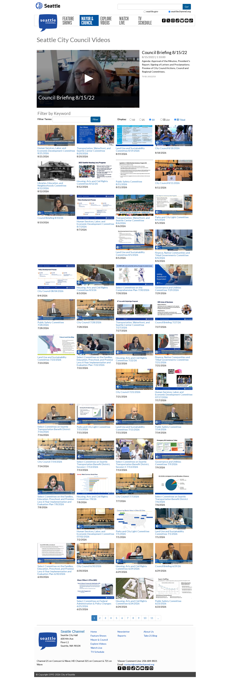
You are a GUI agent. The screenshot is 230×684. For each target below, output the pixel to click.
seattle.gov (152, 11)
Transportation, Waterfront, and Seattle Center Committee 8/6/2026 (133, 220)
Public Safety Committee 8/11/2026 (129, 182)
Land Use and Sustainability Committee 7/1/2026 (169, 532)
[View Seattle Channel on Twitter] (124, 668)
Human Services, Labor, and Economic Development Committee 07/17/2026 (173, 394)
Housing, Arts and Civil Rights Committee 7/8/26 (92, 497)
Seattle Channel (72, 631)
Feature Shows (68, 21)
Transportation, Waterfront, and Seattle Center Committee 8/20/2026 (94, 151)
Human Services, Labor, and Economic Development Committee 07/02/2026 (95, 534)
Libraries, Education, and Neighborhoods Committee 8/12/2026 (52, 185)
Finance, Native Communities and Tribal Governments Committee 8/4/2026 (172, 255)
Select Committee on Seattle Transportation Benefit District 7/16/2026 (54, 429)
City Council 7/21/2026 (128, 392)
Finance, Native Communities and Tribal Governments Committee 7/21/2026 (172, 360)
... (158, 618)
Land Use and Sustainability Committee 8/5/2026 (130, 253)
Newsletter (124, 631)
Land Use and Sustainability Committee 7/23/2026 (52, 358)
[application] (88, 79)
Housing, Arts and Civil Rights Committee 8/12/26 (92, 182)
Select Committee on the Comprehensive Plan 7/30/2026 (132, 288)
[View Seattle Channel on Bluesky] (138, 668)
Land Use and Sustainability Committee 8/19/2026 (130, 149)
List (167, 119)
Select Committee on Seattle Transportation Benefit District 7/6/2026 (171, 499)
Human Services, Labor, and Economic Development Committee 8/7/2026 (95, 224)
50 (153, 119)
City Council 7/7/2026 (127, 496)
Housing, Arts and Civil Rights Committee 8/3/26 (92, 288)
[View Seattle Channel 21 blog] (147, 668)
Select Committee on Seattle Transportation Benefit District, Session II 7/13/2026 (132, 464)
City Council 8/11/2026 (167, 183)
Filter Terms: (45, 119)
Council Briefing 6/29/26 (168, 566)
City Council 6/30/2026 (89, 566)
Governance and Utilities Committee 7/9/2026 (168, 463)
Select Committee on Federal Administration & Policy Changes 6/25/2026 (94, 603)
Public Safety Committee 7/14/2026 (168, 428)
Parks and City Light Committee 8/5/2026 (172, 218)
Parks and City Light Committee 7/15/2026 (93, 428)
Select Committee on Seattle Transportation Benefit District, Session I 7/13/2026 (93, 464)
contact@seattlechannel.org (139, 664)
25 (143, 119)
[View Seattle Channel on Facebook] (120, 668)
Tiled (182, 119)
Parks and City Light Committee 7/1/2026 (132, 532)
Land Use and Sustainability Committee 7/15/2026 (130, 428)
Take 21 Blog (150, 635)
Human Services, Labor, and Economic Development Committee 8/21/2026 (56, 150)
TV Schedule (145, 21)
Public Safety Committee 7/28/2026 (51, 323)
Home (94, 631)
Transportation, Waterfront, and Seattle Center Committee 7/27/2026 (133, 325)
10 (133, 119)
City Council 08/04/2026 (50, 291)
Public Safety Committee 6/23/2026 (168, 602)
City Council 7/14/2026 (50, 461)
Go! (187, 6)
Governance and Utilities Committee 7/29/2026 (168, 288)
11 (152, 618)
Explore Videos (106, 21)
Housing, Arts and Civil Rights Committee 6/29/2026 (131, 567)
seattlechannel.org (181, 11)
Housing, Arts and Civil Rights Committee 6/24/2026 (131, 602)
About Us (149, 631)
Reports (122, 635)
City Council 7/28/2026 (89, 322)
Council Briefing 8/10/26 (50, 218)
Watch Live (124, 21)
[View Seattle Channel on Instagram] (129, 668)
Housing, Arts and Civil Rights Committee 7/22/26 (131, 359)
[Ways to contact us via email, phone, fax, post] (151, 668)
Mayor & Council (87, 21)
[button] (87, 78)
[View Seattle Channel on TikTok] (133, 668)
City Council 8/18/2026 (167, 148)
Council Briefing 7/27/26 (168, 322)
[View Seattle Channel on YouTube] (142, 668)
